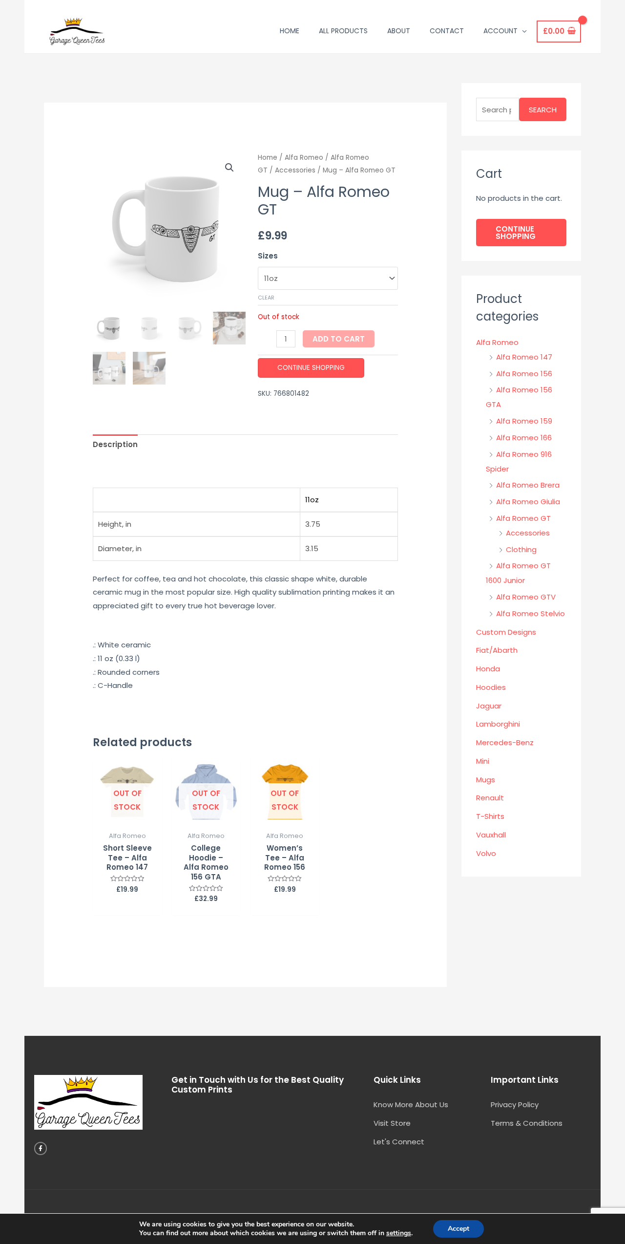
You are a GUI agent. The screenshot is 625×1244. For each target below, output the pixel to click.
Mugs (485, 779)
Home (267, 157)
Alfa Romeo (304, 157)
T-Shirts (490, 816)
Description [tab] (115, 444)
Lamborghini (498, 724)
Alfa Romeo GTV (526, 597)
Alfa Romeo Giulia (528, 501)
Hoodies (491, 687)
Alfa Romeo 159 (524, 421)
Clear (266, 297)
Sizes (268, 256)
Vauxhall (491, 835)
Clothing (521, 549)
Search (543, 110)
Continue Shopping (311, 367)
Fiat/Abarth (497, 650)
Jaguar (488, 706)
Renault (490, 798)
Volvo (486, 853)
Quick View (127, 818)
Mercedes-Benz (505, 742)
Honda (488, 669)
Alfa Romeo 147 (524, 357)
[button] (229, 167)
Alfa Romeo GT (523, 518)
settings (398, 1233)
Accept (458, 1228)
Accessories (295, 170)
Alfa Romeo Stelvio (530, 613)
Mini (482, 761)
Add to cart (338, 339)
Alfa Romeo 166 (524, 437)
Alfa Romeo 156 (524, 373)
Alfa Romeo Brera (528, 485)
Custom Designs (506, 632)
